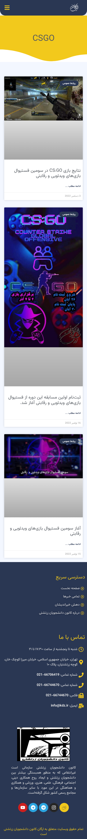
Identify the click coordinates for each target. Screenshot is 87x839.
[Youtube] (22, 807)
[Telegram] (43, 807)
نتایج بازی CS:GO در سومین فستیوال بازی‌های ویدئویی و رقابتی (47, 173)
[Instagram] (53, 807)
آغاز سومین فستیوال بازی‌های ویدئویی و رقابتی (45, 531)
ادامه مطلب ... (73, 186)
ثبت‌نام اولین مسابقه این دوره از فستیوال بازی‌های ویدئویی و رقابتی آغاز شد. (44, 400)
